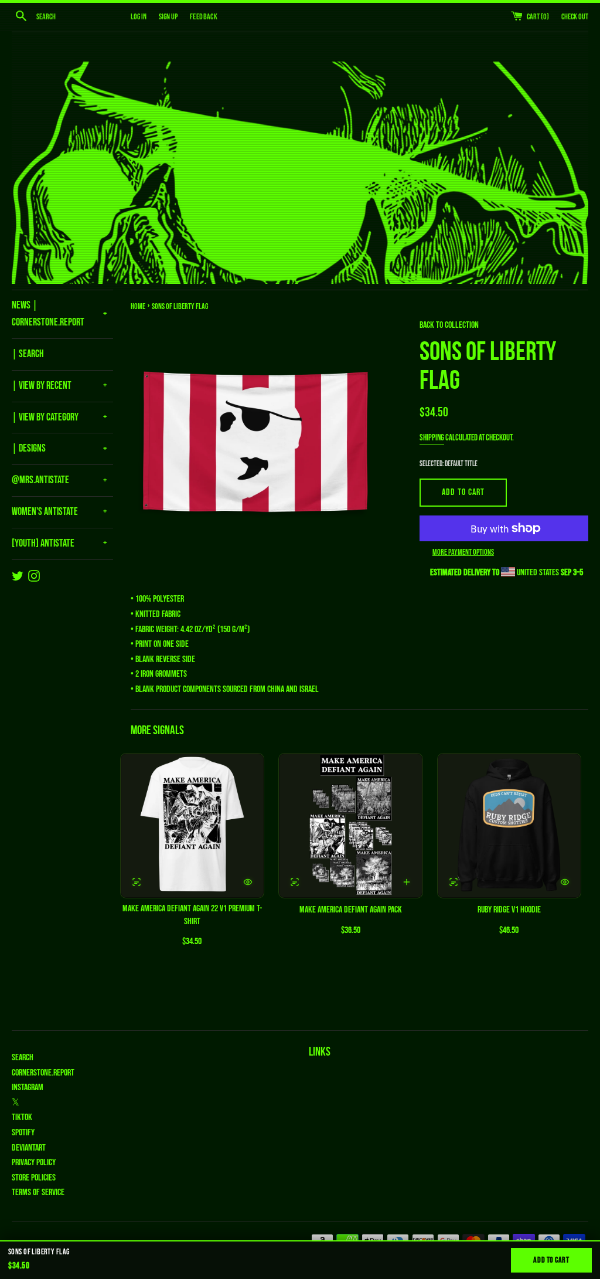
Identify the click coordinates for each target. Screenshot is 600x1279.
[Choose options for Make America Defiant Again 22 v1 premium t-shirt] (247, 882)
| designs (29, 448)
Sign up (168, 17)
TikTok (22, 1117)
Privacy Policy (34, 1162)
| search (28, 354)
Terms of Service (38, 1192)
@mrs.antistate (40, 480)
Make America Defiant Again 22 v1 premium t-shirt (192, 915)
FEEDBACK (203, 17)
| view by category (45, 417)
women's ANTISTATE (45, 512)
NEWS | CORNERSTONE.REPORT (48, 313)
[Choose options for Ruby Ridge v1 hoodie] (564, 882)
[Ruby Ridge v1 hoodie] (509, 825)
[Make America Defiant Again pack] (350, 825)
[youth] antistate (43, 543)
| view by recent (41, 385)
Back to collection (449, 325)
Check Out (574, 17)
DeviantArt (29, 1148)
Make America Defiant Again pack (350, 909)
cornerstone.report (43, 1072)
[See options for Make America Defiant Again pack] (294, 882)
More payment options (463, 552)
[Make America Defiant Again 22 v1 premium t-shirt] (192, 825)
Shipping (432, 437)
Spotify (23, 1132)
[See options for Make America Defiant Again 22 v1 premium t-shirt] (136, 882)
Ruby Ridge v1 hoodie (509, 909)
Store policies (34, 1177)
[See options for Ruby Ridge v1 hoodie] (453, 882)
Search (22, 1057)
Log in (138, 17)
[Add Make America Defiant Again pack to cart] (406, 882)
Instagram (27, 1087)
